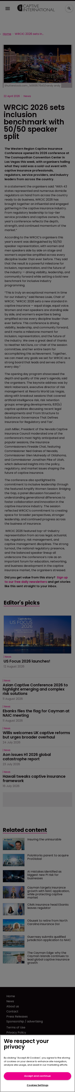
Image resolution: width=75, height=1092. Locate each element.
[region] (37, 1063)
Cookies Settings (37, 1085)
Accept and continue (37, 1076)
